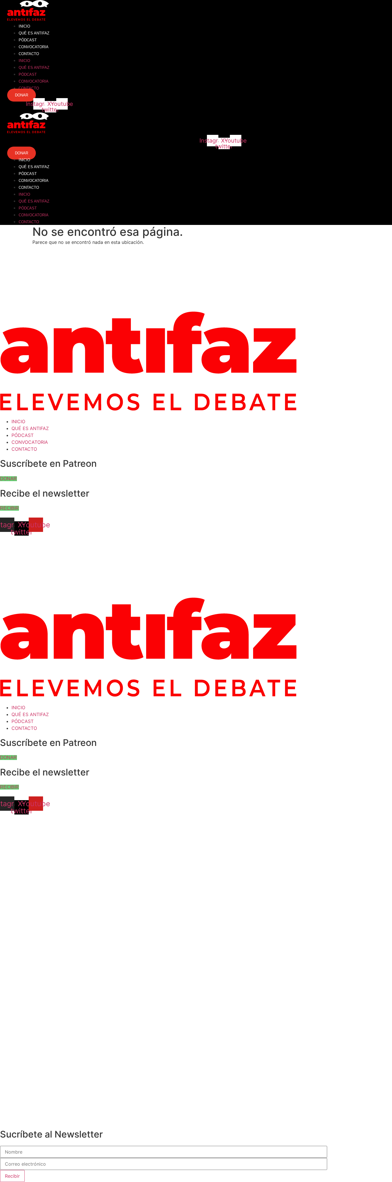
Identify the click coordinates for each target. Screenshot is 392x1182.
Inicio (24, 26)
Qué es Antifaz (34, 33)
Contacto (29, 54)
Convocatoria (33, 47)
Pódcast (28, 40)
